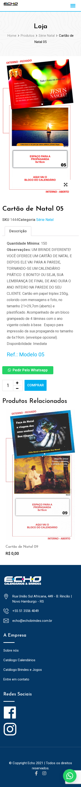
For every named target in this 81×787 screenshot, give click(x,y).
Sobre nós (11, 650)
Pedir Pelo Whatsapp (30, 370)
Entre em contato (16, 679)
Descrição (18, 231)
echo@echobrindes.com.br (32, 621)
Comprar (35, 385)
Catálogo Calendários (19, 660)
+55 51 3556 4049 (25, 611)
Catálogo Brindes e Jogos (22, 670)
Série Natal (45, 220)
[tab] (18, 231)
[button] (69, 776)
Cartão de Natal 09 (22, 547)
